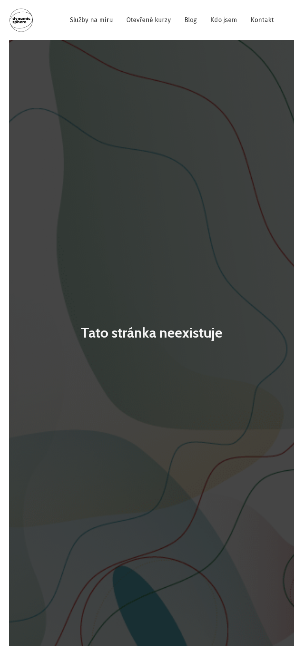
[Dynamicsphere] (21, 20)
